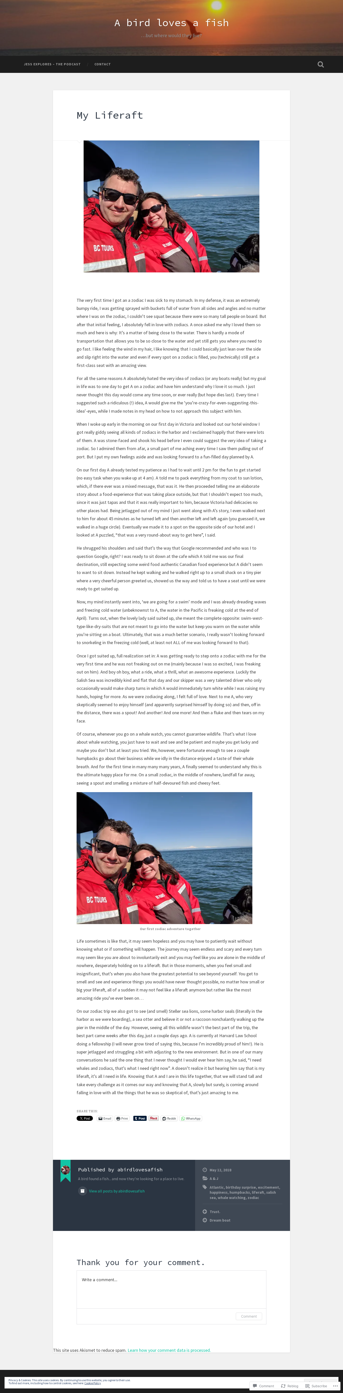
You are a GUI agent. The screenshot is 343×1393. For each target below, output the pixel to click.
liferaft (258, 1192)
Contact (102, 64)
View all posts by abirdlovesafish (116, 1191)
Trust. (215, 1211)
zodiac (253, 1197)
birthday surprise (241, 1187)
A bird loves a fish (171, 22)
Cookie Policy (92, 1383)
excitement (268, 1187)
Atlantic (217, 1187)
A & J (214, 1178)
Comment (249, 1316)
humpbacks (240, 1192)
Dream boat (220, 1220)
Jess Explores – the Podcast (52, 64)
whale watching (232, 1197)
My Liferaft (110, 115)
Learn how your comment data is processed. (169, 1350)
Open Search (321, 64)
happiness (218, 1192)
